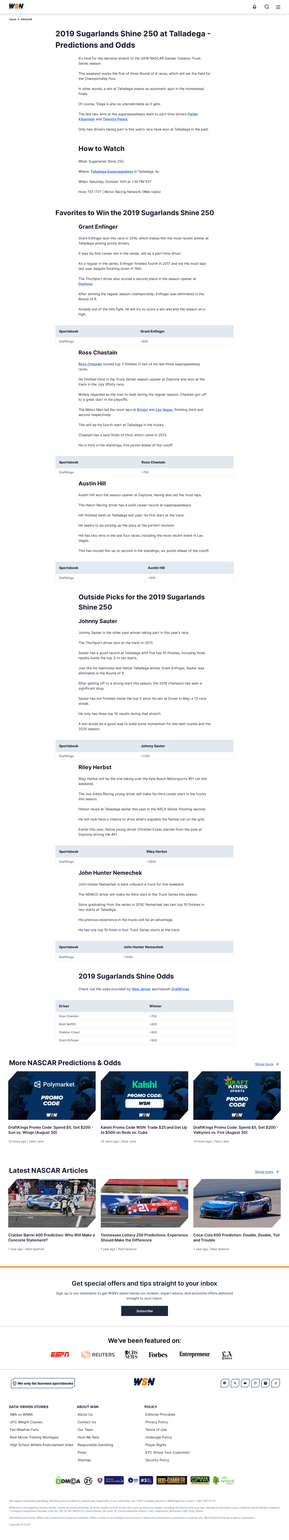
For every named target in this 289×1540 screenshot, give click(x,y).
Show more (264, 1064)
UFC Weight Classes (26, 1422)
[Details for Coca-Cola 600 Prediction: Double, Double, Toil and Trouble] (237, 1203)
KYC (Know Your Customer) (167, 1452)
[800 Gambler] (172, 1480)
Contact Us (87, 1422)
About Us (85, 1414)
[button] (278, 7)
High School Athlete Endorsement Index (42, 1445)
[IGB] (110, 1480)
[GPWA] (200, 1480)
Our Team (85, 1429)
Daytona (85, 284)
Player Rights (155, 1445)
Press (82, 1452)
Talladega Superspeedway (112, 171)
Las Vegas (164, 409)
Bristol (142, 409)
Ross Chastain (90, 364)
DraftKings (180, 989)
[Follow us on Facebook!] (225, 1383)
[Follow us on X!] (235, 1383)
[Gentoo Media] (140, 1480)
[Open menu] (278, 7)
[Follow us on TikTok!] (275, 1383)
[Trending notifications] (254, 6)
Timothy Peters (115, 119)
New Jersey (141, 989)
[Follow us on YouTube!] (245, 1383)
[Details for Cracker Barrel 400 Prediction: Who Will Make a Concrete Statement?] (52, 1203)
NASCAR (26, 19)
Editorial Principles (160, 1414)
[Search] (266, 6)
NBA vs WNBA (21, 1414)
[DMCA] (68, 1480)
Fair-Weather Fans (24, 1429)
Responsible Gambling (95, 1445)
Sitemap (84, 1460)
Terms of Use (156, 1429)
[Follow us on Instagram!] (255, 1383)
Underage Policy (158, 1437)
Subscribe (144, 1311)
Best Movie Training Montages (34, 1437)
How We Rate (88, 1437)
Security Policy (157, 1460)
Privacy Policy (156, 1422)
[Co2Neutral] (223, 1480)
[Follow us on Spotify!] (265, 1383)
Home (12, 19)
